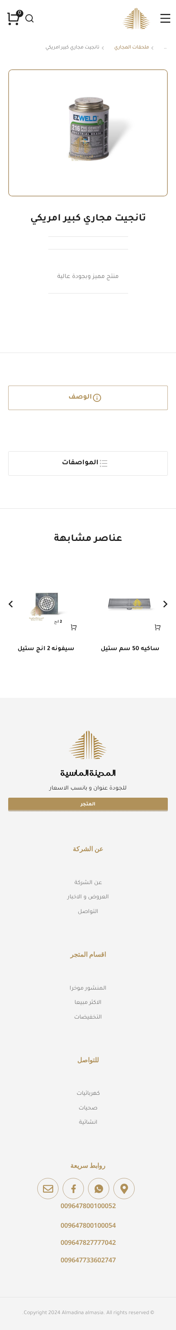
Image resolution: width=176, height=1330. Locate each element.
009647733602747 (88, 1259)
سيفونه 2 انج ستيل (46, 649)
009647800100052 (88, 1205)
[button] (10, 604)
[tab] (88, 398)
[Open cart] (13, 18)
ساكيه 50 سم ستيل (130, 649)
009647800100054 (88, 1225)
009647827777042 (88, 1242)
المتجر (88, 804)
